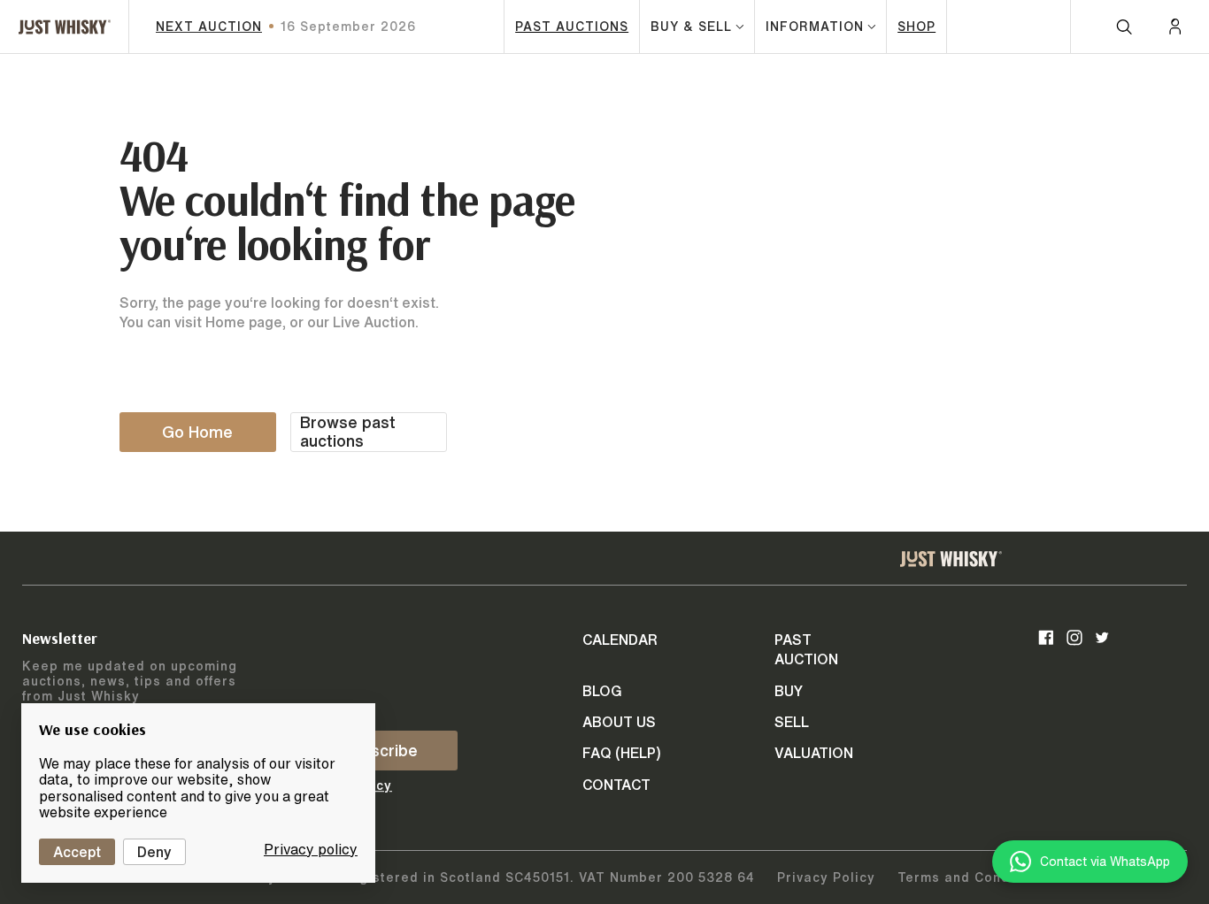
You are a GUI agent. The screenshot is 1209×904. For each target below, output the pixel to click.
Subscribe (380, 750)
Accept (77, 852)
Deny (154, 852)
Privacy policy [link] (311, 849)
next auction (209, 26)
